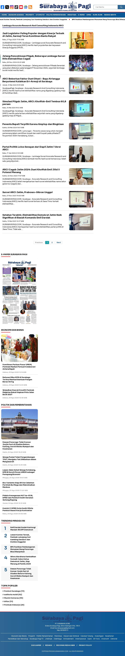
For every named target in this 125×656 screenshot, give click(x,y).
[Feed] (30, 9)
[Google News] (26, 9)
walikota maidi (13, 594)
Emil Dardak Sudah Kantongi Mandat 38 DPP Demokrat (23, 528)
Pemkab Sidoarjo (14, 605)
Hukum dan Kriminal (71, 636)
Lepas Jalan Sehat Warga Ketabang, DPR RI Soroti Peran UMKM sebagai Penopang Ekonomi (19, 472)
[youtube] (21, 9)
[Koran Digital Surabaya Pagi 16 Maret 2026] (19, 292)
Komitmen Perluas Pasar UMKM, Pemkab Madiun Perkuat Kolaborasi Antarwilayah (19, 366)
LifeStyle (48, 639)
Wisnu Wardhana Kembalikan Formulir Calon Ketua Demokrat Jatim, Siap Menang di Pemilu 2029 (23, 560)
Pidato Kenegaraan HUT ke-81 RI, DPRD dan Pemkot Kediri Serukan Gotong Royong (18, 497)
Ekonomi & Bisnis (16, 15)
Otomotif (40, 15)
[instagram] (12, 9)
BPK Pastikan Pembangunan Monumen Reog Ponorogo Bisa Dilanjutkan (89, 19)
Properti (31, 636)
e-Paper (81, 15)
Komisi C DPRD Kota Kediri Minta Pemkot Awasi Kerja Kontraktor (18, 509)
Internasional (80, 639)
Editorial (114, 639)
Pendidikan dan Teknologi (18, 639)
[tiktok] (17, 9)
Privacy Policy (85, 645)
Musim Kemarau (13, 598)
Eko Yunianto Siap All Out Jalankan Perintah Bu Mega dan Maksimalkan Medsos (19, 485)
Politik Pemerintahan (56, 15)
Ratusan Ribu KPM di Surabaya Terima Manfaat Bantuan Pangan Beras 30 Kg (17, 379)
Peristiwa (72, 15)
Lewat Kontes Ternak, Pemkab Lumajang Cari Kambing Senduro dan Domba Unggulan (20, 538)
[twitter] (7, 9)
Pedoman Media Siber (65, 645)
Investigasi (99, 636)
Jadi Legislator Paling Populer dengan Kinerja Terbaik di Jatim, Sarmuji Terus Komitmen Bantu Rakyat (33, 35)
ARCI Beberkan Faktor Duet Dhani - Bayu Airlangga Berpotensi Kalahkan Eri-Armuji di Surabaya (31, 80)
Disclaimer (36, 645)
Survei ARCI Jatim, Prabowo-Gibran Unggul (27, 192)
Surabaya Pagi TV (36, 639)
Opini (88, 15)
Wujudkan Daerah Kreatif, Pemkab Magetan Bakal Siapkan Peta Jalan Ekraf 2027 (18, 392)
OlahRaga (58, 639)
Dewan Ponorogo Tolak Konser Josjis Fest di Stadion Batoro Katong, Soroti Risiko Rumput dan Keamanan (18, 445)
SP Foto (96, 639)
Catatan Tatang (87, 636)
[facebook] (3, 9)
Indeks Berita (110, 15)
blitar (8, 601)
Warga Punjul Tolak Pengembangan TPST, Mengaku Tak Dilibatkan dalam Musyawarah (19, 459)
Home (4, 15)
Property (30, 15)
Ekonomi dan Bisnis (19, 636)
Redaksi (48, 645)
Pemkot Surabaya (14, 591)
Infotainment (68, 639)
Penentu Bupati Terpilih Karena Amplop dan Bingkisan (33, 124)
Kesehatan (109, 636)
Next (59, 242)
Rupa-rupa (97, 15)
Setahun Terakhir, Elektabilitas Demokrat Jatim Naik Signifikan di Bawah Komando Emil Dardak (32, 216)
